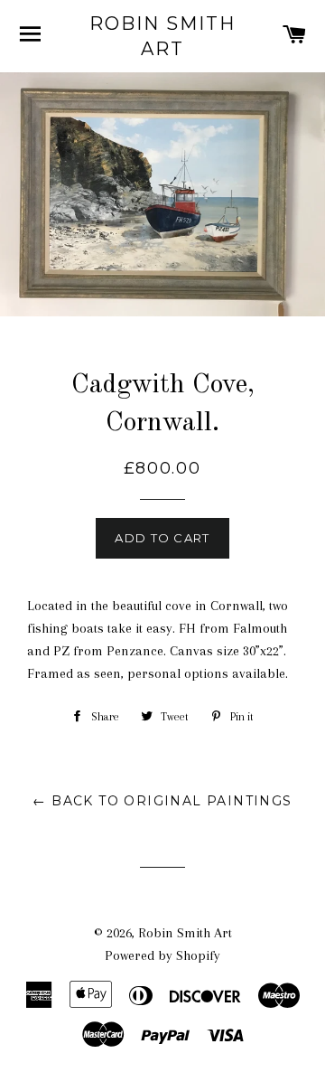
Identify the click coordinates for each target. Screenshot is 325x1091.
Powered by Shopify (162, 955)
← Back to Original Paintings (162, 801)
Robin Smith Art (162, 36)
